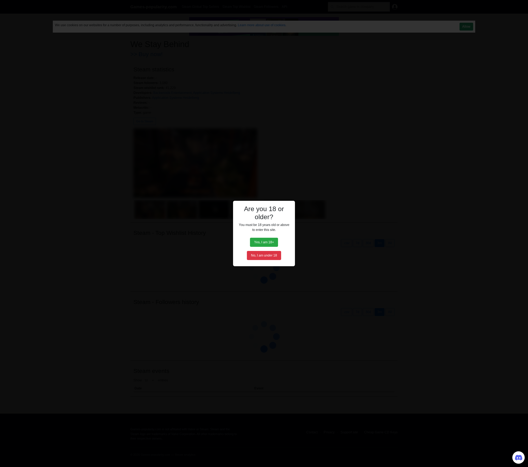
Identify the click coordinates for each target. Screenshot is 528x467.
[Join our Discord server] (518, 457)
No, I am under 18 (264, 255)
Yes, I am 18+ (264, 242)
